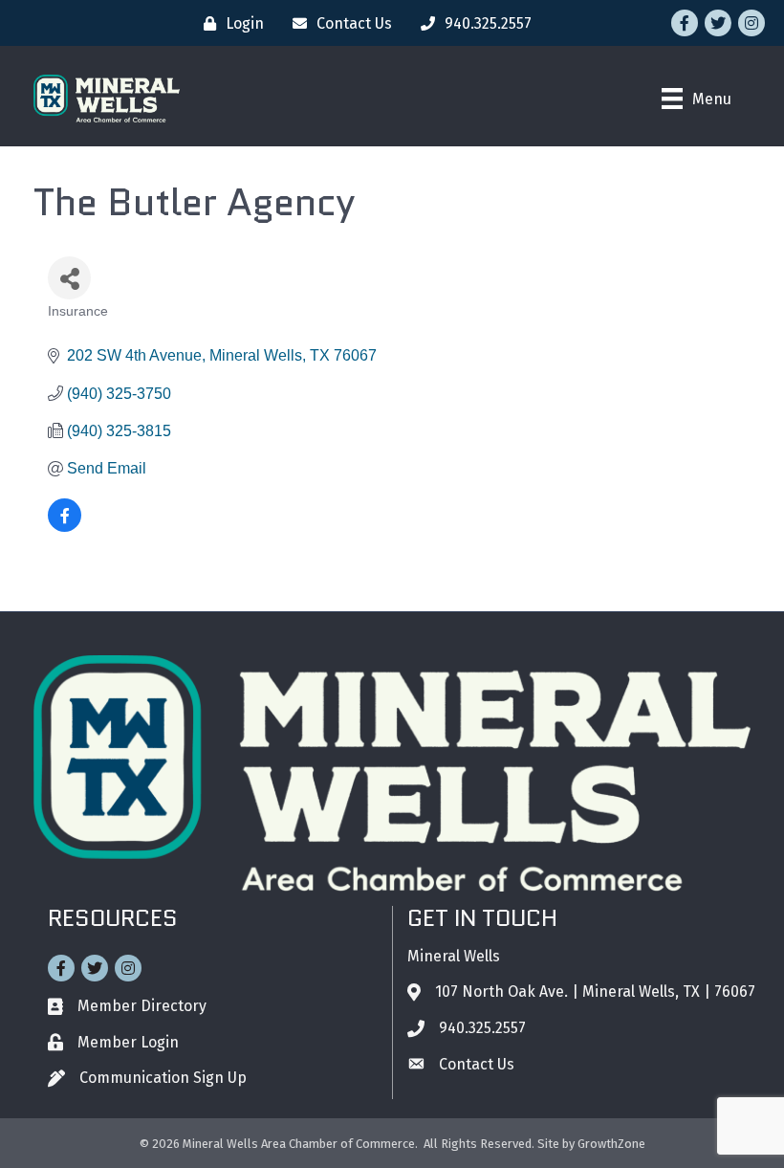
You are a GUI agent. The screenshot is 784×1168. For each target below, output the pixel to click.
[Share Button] (69, 277)
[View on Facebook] (64, 526)
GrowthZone (611, 1143)
